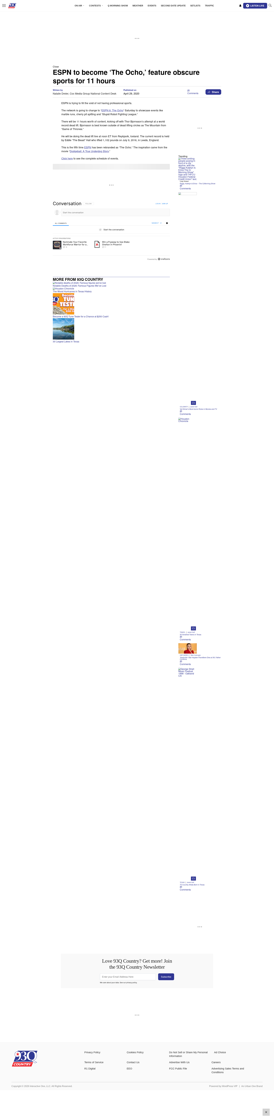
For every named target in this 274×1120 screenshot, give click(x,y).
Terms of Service (93, 1062)
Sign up (165, 203)
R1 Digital (89, 1068)
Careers (216, 1062)
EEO (129, 1068)
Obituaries (184, 655)
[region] (111, 231)
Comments (192, 93)
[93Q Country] (24, 1065)
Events (152, 5)
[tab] (61, 223)
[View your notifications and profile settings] (240, 6)
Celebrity (184, 407)
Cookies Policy (135, 1052)
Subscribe (166, 976)
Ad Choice (220, 1052)
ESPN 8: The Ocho (112, 110)
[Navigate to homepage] (16, 5)
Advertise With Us (179, 1062)
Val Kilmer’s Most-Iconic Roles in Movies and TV (198, 409)
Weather (137, 5)
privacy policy (131, 982)
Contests (95, 5)
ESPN (87, 147)
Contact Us (133, 1062)
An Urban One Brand (252, 1086)
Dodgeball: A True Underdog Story (89, 151)
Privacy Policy (92, 1052)
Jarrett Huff (193, 407)
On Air (78, 5)
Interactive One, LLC (40, 1086)
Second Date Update (173, 5)
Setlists (195, 5)
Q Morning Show (118, 5)
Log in (158, 203)
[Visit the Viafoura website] (164, 259)
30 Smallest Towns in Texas (190, 634)
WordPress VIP (229, 1086)
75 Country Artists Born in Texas (192, 884)
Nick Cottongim (196, 655)
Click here (67, 158)
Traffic (209, 5)
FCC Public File (178, 1068)
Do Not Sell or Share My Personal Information (188, 1054)
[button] (137, 66)
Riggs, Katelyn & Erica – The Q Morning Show (197, 183)
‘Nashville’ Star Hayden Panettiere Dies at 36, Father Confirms (200, 658)
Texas (182, 882)
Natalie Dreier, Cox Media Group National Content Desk (84, 93)
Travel (182, 632)
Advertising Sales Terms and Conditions (227, 1070)
